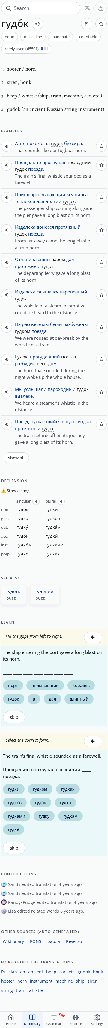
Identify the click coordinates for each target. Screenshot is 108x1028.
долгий (54, 201)
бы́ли (56, 324)
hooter (7, 981)
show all (16, 458)
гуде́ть (13, 591)
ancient (35, 972)
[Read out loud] (37, 23)
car (62, 972)
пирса (81, 194)
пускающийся (46, 421)
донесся (45, 227)
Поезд (21, 421)
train (21, 990)
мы (45, 324)
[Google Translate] (88, 8)
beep (51, 972)
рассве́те (31, 324)
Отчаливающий (32, 259)
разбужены (75, 324)
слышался (47, 292)
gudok (84, 972)
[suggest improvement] (86, 23)
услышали (35, 389)
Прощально (28, 162)
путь (71, 421)
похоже (35, 143)
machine (64, 981)
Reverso (74, 941)
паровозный (73, 292)
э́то (22, 143)
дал (40, 201)
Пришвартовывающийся (42, 194)
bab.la (53, 941)
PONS (35, 941)
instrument (41, 981)
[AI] (101, 8)
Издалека (25, 227)
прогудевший (45, 357)
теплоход (25, 201)
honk (98, 972)
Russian (9, 972)
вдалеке (24, 396)
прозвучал (53, 162)
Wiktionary (13, 941)
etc (72, 972)
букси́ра (73, 143)
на (47, 143)
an (22, 972)
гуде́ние (44, 591)
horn (22, 981)
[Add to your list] (101, 23)
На (18, 324)
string (7, 990)
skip (14, 717)
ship (80, 981)
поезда (35, 169)
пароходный (62, 389)
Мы (18, 389)
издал (84, 421)
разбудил (25, 363)
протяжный (68, 227)
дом (52, 363)
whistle (35, 990)
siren (93, 981)
